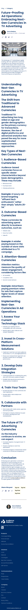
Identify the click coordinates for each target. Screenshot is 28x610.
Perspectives (4, 576)
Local (2, 552)
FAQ (2, 595)
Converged (4, 557)
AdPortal (3, 541)
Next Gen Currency (6, 560)
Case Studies (5, 579)
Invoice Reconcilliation (7, 544)
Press (2, 574)
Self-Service (4, 565)
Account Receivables (7, 563)
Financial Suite (5, 539)
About (3, 587)
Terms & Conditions (6, 603)
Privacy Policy (4, 600)
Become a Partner (6, 592)
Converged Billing (6, 536)
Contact (3, 598)
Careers (3, 590)
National (3, 555)
